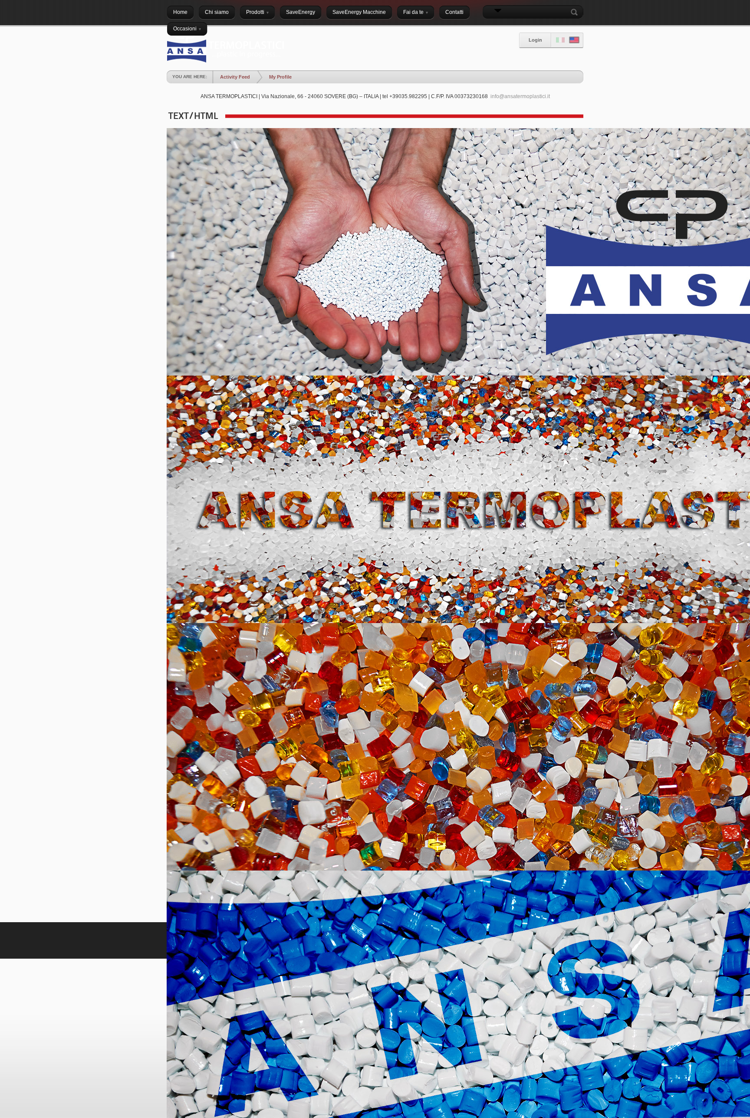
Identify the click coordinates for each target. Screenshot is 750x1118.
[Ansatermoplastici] (225, 48)
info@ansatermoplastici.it (520, 96)
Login (535, 40)
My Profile (280, 76)
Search (575, 12)
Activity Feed (235, 76)
